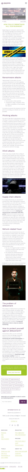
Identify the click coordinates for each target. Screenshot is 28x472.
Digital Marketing (15, 379)
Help (2, 437)
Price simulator (19, 445)
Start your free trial (14, 372)
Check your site (5, 451)
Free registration (19, 432)
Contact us (14, 421)
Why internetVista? (20, 435)
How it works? (5, 439)
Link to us (4, 453)
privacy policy (13, 466)
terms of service (4, 466)
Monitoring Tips (5, 388)
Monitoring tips (15, 388)
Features (3, 432)
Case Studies (5, 379)
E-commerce (5, 382)
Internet (13, 382)
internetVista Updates (7, 385)
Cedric (5, 21)
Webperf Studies (6, 392)
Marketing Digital (19, 385)
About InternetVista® (21, 451)
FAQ (2, 435)
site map (20, 466)
